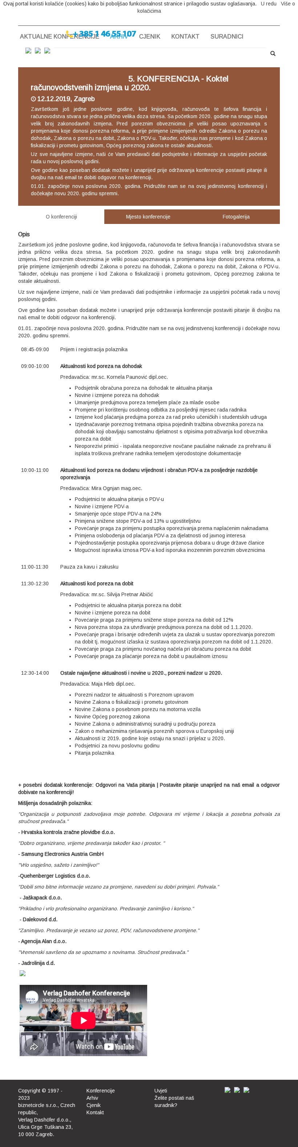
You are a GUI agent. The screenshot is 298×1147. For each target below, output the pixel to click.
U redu (269, 4)
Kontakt (185, 36)
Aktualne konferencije (59, 36)
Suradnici (226, 36)
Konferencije (100, 1091)
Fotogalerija (236, 217)
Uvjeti (160, 1091)
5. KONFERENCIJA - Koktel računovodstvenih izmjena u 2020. (130, 83)
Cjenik (149, 36)
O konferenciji (61, 217)
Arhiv (92, 1098)
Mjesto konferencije (148, 217)
